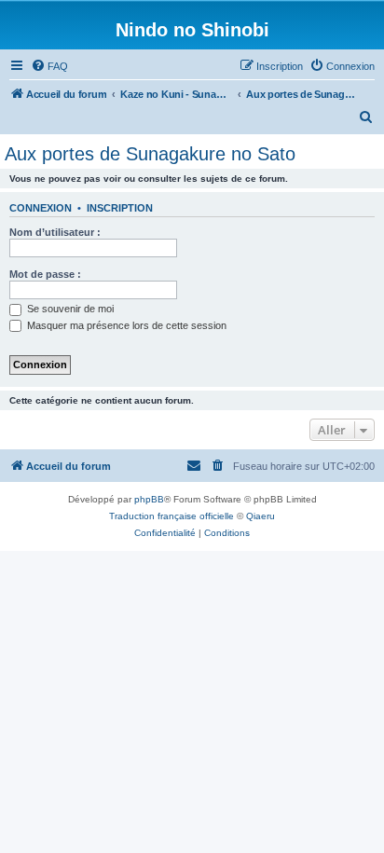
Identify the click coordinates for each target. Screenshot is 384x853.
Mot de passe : (45, 274)
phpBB (149, 499)
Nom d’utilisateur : (55, 232)
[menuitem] (49, 66)
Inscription (120, 207)
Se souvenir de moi (69, 308)
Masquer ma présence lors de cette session (125, 325)
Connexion (40, 207)
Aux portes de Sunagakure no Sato (150, 154)
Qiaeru (260, 516)
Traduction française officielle (171, 516)
